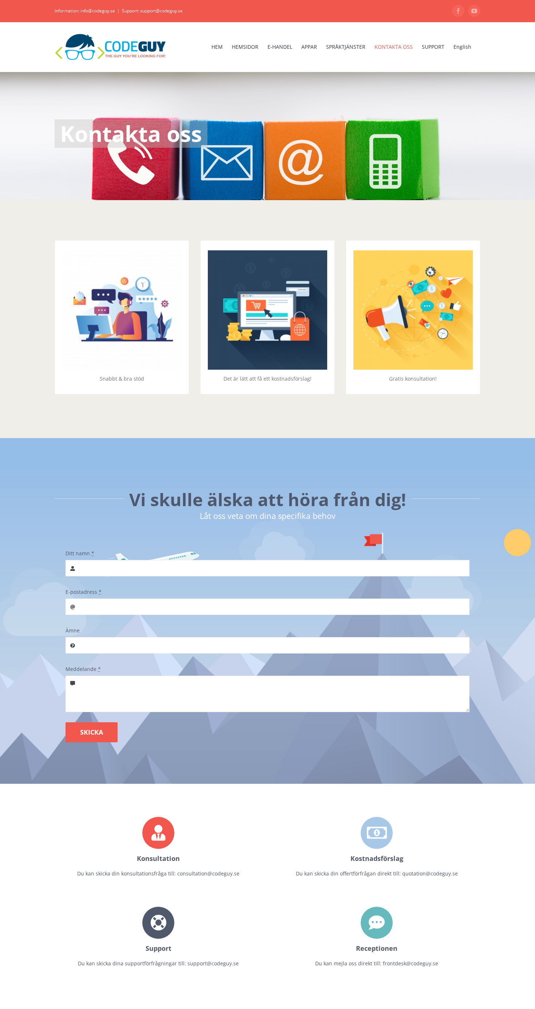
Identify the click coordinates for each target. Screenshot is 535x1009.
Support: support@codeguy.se (152, 11)
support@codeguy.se (213, 963)
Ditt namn (80, 553)
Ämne (73, 630)
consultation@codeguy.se (208, 873)
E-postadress (84, 591)
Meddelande (83, 669)
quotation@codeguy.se (430, 873)
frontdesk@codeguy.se (410, 963)
